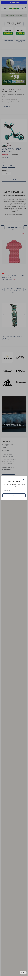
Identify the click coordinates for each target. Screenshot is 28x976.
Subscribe (14, 495)
